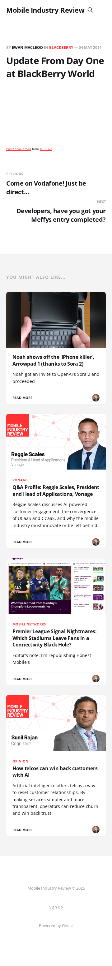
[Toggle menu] (102, 10)
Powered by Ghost (56, 925)
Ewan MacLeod (27, 47)
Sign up (56, 907)
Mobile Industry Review (45, 9)
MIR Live (46, 149)
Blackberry (61, 47)
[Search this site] (90, 10)
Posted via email (18, 149)
